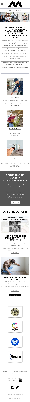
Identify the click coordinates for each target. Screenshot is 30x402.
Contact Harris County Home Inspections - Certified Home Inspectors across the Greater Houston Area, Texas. (15, 62)
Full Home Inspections (19, 50)
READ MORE (15, 202)
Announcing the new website (15, 278)
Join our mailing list (15, 378)
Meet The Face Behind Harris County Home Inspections (15, 238)
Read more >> (15, 252)
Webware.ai (18, 398)
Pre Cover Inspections (17, 45)
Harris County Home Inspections (15, 371)
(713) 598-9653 (15, 10)
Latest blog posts (15, 211)
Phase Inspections (16, 48)
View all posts (15, 295)
